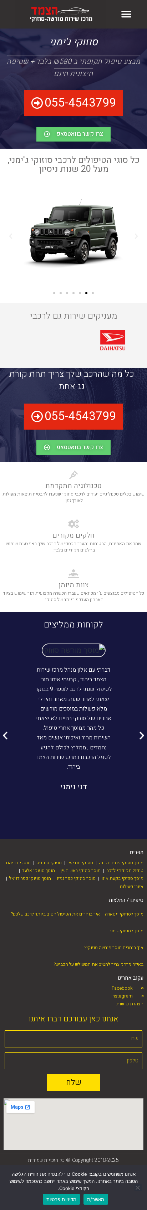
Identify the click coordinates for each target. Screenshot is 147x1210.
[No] (138, 1187)
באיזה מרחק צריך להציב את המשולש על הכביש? (98, 964)
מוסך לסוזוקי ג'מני (126, 930)
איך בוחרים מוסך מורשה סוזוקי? (114, 947)
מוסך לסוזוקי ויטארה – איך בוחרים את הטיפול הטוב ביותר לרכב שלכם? (77, 914)
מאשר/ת (96, 1199)
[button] (126, 14)
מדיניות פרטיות (61, 1199)
